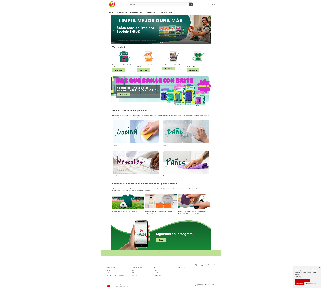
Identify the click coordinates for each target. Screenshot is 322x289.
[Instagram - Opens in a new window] (214, 265)
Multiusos (108, 265)
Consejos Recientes (136, 265)
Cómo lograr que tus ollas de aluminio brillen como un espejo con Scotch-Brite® (192, 212)
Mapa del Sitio (181, 267)
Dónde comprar (150, 12)
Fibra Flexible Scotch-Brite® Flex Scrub (122, 65)
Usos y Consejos (122, 12)
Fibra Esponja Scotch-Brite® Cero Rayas (147, 65)
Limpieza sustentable (137, 278)
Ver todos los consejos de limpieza (189, 184)
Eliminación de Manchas (138, 267)
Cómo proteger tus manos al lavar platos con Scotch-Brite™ (159, 212)
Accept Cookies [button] (299, 283)
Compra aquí (118, 70)
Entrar (161, 240)
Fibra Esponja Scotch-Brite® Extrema (173, 65)
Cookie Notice (299, 276)
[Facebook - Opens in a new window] (208, 265)
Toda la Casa (135, 275)
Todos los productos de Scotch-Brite (115, 275)
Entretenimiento (157, 275)
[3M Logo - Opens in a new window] (112, 4)
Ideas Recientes (157, 265)
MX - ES (209, 4)
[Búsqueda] (191, 4)
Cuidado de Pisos (110, 267)
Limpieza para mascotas (120, 176)
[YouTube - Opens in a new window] (202, 265)
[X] (196, 265)
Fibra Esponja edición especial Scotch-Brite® (196, 65)
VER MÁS (123, 32)
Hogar (165, 176)
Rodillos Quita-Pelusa (111, 272)
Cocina (115, 146)
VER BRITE (123, 94)
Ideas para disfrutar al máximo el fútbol (124, 212)
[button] (310, 283)
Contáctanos (159, 253)
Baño (164, 146)
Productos (110, 12)
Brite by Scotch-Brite (165, 12)
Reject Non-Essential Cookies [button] (302, 280)
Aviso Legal (115, 284)
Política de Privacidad (123, 284)
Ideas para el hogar (136, 12)
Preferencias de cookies (134, 284)
